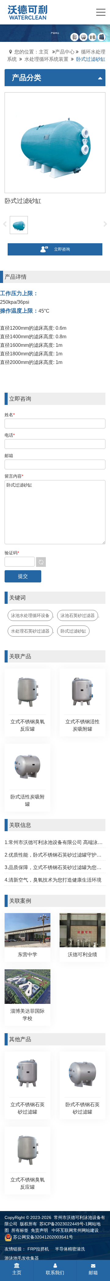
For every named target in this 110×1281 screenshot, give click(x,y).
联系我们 (55, 1272)
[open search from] (85, 11)
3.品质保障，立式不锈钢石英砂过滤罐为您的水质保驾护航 (55, 867)
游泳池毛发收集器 (22, 1258)
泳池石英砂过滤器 (78, 615)
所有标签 (19, 1230)
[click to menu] (100, 12)
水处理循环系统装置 (46, 59)
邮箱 (93, 1272)
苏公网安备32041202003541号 (43, 1237)
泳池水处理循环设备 (30, 615)
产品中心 (65, 51)
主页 (16, 1272)
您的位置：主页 (31, 51)
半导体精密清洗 (70, 1248)
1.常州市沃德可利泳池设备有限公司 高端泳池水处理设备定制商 (55, 842)
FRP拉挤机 (38, 1248)
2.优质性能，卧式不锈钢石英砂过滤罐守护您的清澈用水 (55, 854)
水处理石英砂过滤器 (30, 631)
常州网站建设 (86, 1230)
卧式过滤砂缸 (73, 631)
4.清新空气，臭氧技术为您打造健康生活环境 (53, 880)
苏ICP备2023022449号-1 (63, 1223)
